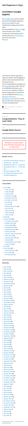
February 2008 (8, 350)
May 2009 (7, 319)
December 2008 (8, 329)
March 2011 (7, 296)
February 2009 (8, 325)
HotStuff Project (10, 227)
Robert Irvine (6, 23)
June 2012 (6, 273)
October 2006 (8, 380)
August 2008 (7, 338)
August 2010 (7, 304)
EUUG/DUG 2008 (10, 200)
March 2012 (7, 277)
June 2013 (6, 267)
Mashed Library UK (11, 206)
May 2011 (6, 292)
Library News (9, 231)
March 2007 (7, 369)
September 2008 (8, 336)
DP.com (11, 96)
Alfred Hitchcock (10, 250)
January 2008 (8, 352)
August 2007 (7, 363)
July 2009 (6, 315)
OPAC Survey (9, 235)
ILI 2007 (7, 202)
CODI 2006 (8, 192)
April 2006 (7, 392)
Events (6, 187)
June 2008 (7, 342)
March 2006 (7, 394)
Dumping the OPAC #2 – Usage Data (14, 165)
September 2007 (8, 361)
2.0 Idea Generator (10, 221)
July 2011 (6, 288)
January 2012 (7, 281)
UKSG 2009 (8, 212)
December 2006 (8, 376)
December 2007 (8, 355)
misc (5, 246)
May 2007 (6, 365)
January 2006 (8, 399)
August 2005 (7, 409)
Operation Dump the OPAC (11, 171)
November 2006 (8, 378)
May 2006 (7, 390)
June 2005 (7, 413)
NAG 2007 (8, 208)
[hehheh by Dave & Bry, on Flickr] (14, 56)
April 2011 (6, 294)
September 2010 (8, 302)
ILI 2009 (7, 204)
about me (18, 29)
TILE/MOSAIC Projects (12, 242)
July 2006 (6, 386)
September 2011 (8, 283)
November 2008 (8, 332)
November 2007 (8, 357)
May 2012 (6, 275)
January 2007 (8, 373)
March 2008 (7, 348)
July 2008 (6, 340)
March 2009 (7, 323)
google (7, 108)
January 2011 (7, 298)
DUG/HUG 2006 (9, 196)
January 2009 (8, 327)
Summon (8, 240)
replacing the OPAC (11, 238)
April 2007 (7, 367)
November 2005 (8, 403)
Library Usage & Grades (12, 233)
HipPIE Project (9, 223)
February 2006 (8, 396)
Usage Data (8, 244)
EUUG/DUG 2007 (10, 198)
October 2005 (8, 405)
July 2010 (6, 306)
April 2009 (7, 321)
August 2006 (7, 384)
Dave (5, 106)
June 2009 (7, 317)
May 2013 (6, 269)
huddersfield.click (6, 423)
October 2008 (8, 334)
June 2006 (7, 388)
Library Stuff (7, 219)
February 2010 (8, 311)
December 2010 (8, 300)
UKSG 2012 (8, 215)
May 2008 (7, 344)
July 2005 (6, 411)
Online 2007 (9, 210)
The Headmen (9, 254)
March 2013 (7, 271)
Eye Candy (8, 252)
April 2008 (7, 346)
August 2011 (7, 285)
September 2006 (8, 382)
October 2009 (8, 313)
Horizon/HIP (9, 225)
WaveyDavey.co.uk (7, 98)
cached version (18, 35)
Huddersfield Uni (10, 229)
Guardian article (10, 19)
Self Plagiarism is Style (12, 5)
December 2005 (8, 401)
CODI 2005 (8, 189)
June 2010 (6, 309)
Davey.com (5, 96)
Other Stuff (19, 106)
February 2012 (8, 279)
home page (7, 86)
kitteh (5, 217)
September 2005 (8, 407)
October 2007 (8, 359)
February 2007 (8, 371)
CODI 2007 (8, 194)
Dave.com (20, 94)
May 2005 (6, 415)
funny (3, 108)
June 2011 (6, 290)
